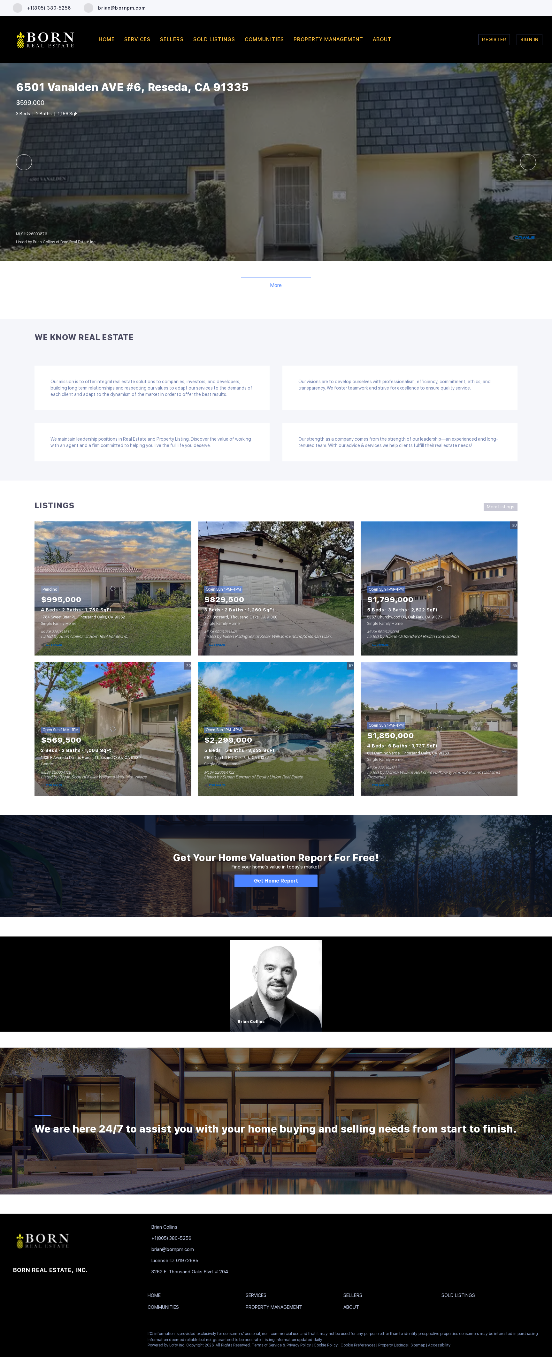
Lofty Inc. (177, 1345)
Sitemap (417, 1345)
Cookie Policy (326, 1345)
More (276, 285)
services (137, 39)
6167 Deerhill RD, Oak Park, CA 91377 (236, 757)
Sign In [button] (529, 39)
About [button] (382, 39)
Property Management (328, 39)
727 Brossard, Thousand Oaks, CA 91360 (240, 617)
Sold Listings (214, 39)
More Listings (500, 506)
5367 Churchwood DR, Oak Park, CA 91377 (405, 617)
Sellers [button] (172, 39)
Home (107, 39)
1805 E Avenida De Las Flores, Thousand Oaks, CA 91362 (91, 757)
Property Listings (393, 1345)
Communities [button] (264, 39)
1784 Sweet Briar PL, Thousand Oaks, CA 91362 (83, 617)
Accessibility (439, 1345)
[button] (156, 1297)
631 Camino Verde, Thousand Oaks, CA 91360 (408, 753)
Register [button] (494, 39)
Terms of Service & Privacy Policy (281, 1345)
